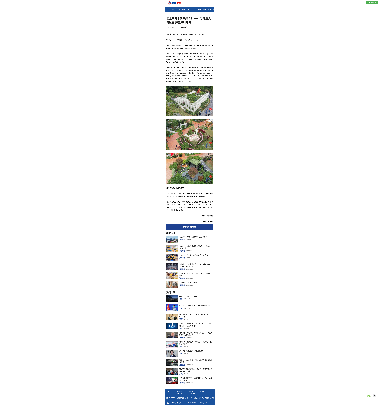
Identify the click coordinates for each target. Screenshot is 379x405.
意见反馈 (168, 394)
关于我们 (168, 391)
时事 (178, 9)
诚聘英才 (191, 391)
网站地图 (179, 391)
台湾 (188, 9)
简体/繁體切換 (372, 3)
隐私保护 (179, 394)
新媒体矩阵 (192, 394)
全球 (194, 9)
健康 (209, 9)
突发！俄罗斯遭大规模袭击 (188, 296)
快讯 (173, 9)
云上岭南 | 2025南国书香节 (188, 282)
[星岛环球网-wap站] (175, 3)
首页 (168, 9)
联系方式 (203, 391)
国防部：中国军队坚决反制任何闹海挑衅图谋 (195, 305)
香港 (183, 9)
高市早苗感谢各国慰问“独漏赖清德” (191, 351)
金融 (199, 9)
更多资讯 (189, 227)
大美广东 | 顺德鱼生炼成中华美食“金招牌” (193, 255)
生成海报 (183, 27)
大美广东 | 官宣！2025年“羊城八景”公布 (193, 237)
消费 (204, 9)
